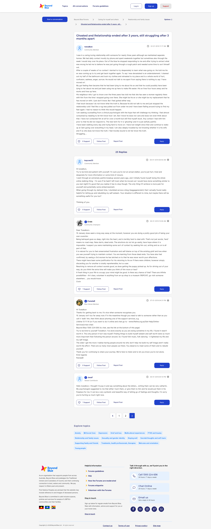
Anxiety (78, 433)
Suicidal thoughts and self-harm (153, 438)
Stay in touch (90, 514)
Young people (80, 448)
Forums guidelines (100, 6)
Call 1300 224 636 (147, 474)
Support (166, 6)
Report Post (118, 141)
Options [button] (167, 19)
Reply (162, 141)
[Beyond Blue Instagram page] (147, 513)
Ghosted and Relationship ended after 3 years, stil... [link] (101, 24)
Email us (143, 497)
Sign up (151, 6)
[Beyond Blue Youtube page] (140, 513)
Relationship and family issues (139, 19)
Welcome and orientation (148, 443)
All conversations (80, 6)
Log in (136, 6)
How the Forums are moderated (102, 481)
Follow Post (101, 141)
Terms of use (124, 526)
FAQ (90, 476)
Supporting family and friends (86, 443)
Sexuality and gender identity (113, 438)
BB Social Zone (89, 433)
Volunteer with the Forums (99, 490)
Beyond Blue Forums (49, 6)
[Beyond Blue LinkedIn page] (161, 513)
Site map (157, 526)
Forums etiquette (95, 485)
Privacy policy (141, 526)
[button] (79, 141)
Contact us (107, 526)
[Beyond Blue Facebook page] (133, 513)
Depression (103, 433)
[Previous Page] (112, 415)
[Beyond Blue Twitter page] (154, 513)
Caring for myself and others (108, 19)
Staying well (132, 438)
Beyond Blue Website (49, 468)
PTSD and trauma (154, 433)
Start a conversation (55, 19)
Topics (65, 6)
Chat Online (145, 486)
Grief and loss (116, 433)
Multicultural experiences (135, 433)
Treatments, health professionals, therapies (118, 443)
